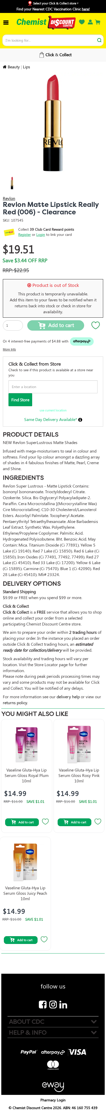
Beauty (14, 66)
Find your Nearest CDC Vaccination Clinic (53, 8)
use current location (53, 410)
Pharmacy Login (53, 1099)
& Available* (54, 54)
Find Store (20, 399)
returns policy (15, 702)
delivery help (68, 696)
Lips (26, 66)
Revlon (9, 198)
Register (24, 234)
